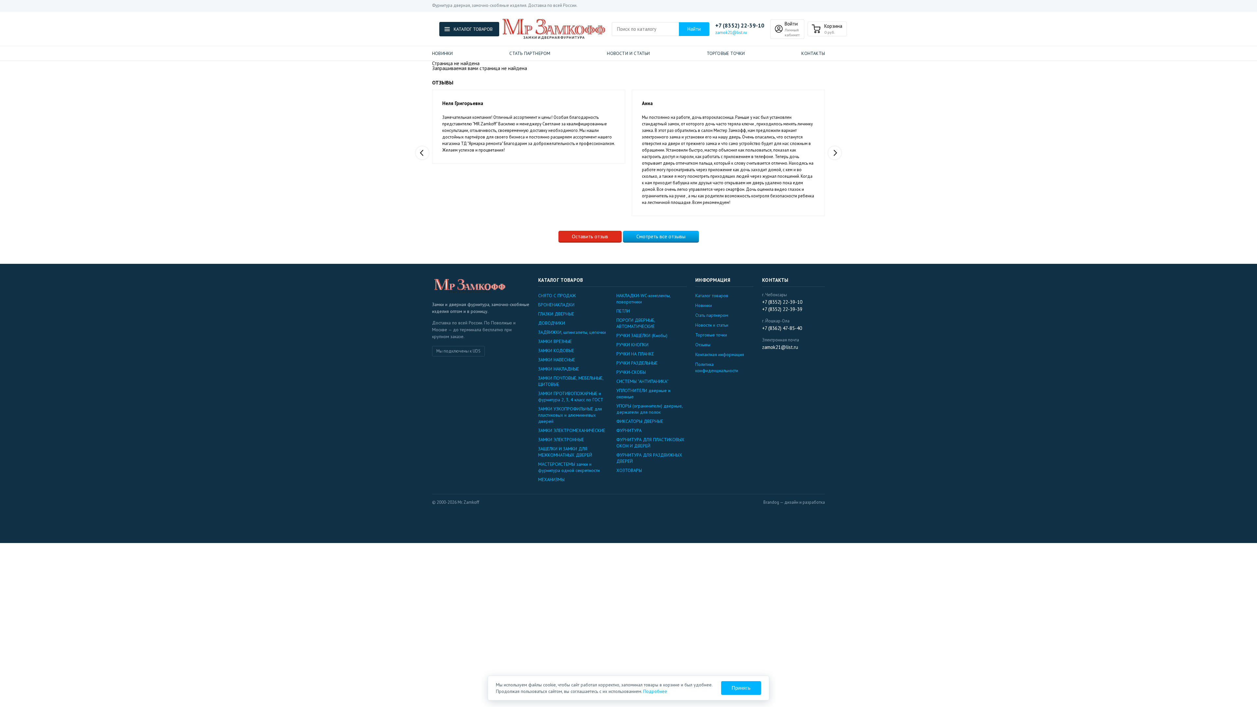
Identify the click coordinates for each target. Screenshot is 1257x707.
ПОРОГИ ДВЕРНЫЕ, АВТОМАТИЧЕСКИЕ (635, 323)
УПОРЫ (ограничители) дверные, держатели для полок (649, 409)
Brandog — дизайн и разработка (794, 502)
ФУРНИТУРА (629, 430)
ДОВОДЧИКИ (551, 323)
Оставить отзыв (590, 236)
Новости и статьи (628, 53)
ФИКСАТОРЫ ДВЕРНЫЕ (639, 421)
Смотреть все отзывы (660, 236)
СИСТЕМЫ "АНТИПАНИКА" (642, 381)
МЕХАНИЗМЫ (551, 479)
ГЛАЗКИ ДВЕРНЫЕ (556, 314)
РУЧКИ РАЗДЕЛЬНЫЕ (637, 363)
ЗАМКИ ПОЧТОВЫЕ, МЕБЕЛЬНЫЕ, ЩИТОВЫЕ (570, 381)
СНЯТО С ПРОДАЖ (557, 296)
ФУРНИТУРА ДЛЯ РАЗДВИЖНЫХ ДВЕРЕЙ (649, 458)
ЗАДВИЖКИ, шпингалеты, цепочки (572, 332)
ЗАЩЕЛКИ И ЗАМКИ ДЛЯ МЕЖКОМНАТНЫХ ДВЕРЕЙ (565, 452)
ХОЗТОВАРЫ (629, 470)
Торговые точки (726, 53)
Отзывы (702, 345)
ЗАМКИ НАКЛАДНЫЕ (558, 369)
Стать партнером (529, 53)
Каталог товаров (711, 296)
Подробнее (655, 691)
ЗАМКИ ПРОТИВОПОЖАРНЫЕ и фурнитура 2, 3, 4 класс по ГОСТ (570, 396)
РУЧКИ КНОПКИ (632, 345)
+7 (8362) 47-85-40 (782, 328)
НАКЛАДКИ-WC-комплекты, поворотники (643, 299)
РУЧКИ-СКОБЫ (631, 372)
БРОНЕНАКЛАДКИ (556, 305)
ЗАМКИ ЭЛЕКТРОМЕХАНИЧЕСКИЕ (571, 430)
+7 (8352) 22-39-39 (782, 309)
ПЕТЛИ (623, 311)
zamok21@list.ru (731, 32)
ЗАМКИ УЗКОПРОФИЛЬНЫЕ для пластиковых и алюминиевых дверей (570, 415)
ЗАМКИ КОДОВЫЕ (556, 351)
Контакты (813, 53)
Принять (741, 688)
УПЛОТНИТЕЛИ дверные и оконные (643, 394)
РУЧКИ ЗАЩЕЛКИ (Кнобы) (641, 335)
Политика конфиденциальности (716, 367)
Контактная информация (719, 354)
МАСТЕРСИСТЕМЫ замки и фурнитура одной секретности (569, 467)
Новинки (442, 53)
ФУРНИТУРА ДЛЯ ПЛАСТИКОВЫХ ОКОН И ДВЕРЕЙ (650, 443)
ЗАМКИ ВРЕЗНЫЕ (555, 341)
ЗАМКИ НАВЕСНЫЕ (556, 360)
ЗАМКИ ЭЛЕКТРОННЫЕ (561, 440)
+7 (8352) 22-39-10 (739, 26)
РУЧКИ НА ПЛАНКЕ (635, 354)
